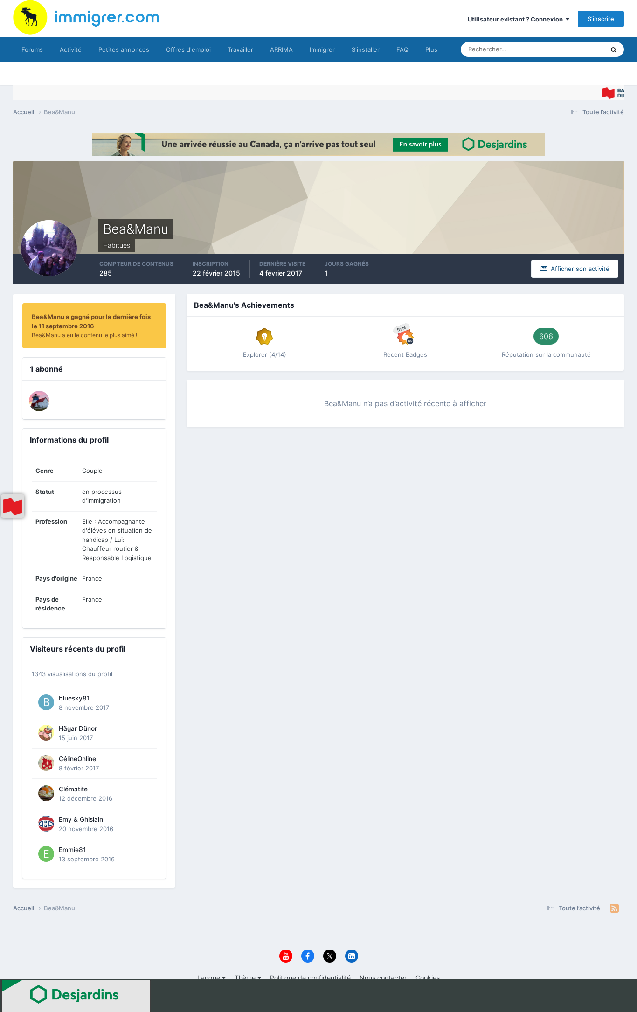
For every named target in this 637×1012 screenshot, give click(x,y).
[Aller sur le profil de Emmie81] (46, 854)
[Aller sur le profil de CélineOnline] (46, 763)
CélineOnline (77, 758)
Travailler (240, 49)
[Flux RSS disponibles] (614, 908)
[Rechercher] (613, 49)
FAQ (402, 49)
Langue (209, 978)
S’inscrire (601, 18)
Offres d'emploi (188, 49)
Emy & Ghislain (81, 819)
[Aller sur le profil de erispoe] (39, 401)
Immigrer (322, 49)
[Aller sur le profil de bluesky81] (46, 702)
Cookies (427, 978)
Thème (246, 978)
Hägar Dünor (78, 728)
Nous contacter (383, 978)
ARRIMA (281, 49)
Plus (431, 49)
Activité (71, 49)
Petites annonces (123, 49)
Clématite (73, 789)
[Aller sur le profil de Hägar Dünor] (46, 733)
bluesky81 (74, 698)
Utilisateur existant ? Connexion (517, 19)
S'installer (366, 49)
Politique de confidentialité (310, 978)
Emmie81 (72, 849)
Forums (32, 49)
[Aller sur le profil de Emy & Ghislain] (46, 824)
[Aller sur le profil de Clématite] (46, 793)
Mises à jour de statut (563, 49)
